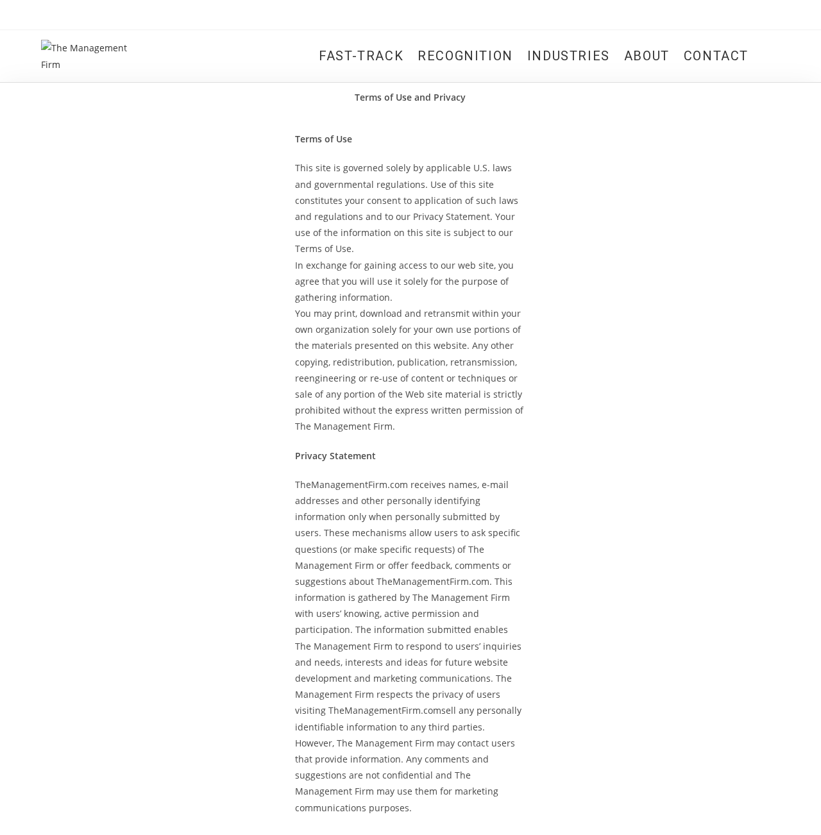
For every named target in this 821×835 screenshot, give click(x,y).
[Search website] (768, 56)
